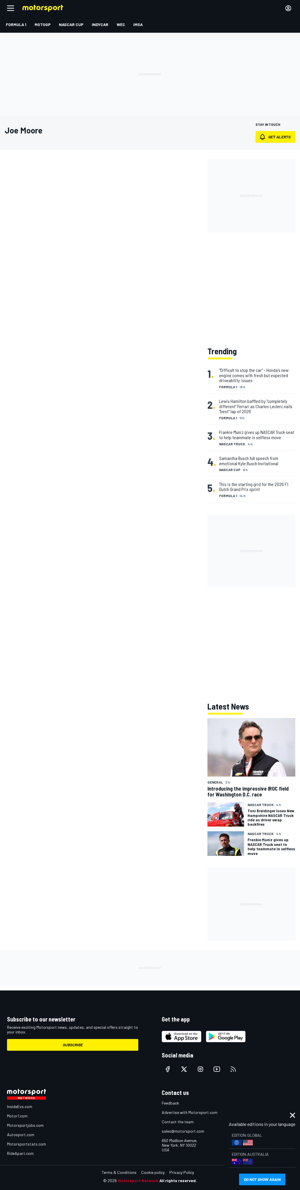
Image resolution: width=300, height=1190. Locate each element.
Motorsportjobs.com (25, 1125)
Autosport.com (20, 1134)
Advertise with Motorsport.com (189, 1112)
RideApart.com (20, 1153)
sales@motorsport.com (183, 1131)
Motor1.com (17, 1115)
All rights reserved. (178, 1180)
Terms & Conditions (119, 1172)
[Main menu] (10, 8)
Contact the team (178, 1121)
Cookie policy (153, 1172)
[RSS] (233, 1069)
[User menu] (288, 8)
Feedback (170, 1102)
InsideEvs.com (19, 1106)
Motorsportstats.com (26, 1143)
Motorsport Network (138, 1180)
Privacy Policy (181, 1172)
